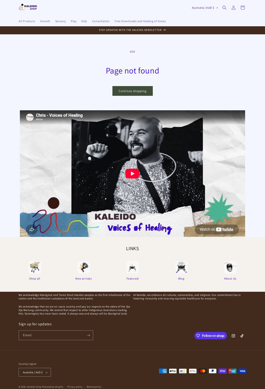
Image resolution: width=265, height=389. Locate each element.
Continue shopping (133, 91)
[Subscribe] (88, 335)
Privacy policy (75, 386)
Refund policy (94, 386)
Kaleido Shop (34, 386)
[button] (224, 7)
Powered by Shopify (52, 386)
